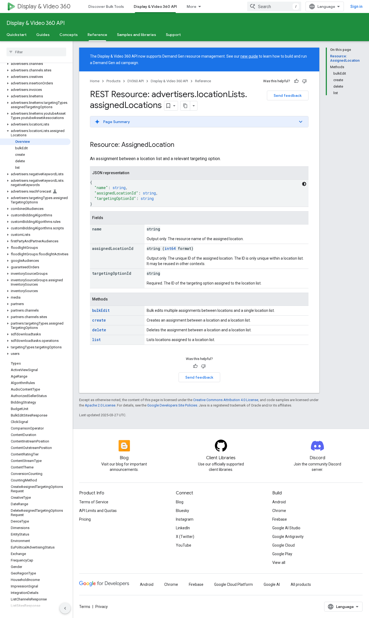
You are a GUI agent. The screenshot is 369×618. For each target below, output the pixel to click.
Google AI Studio (286, 528)
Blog (179, 502)
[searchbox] (36, 52)
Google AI (272, 584)
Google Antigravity (288, 536)
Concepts (68, 34)
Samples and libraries (136, 34)
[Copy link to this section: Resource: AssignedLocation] (179, 145)
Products (113, 81)
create (99, 320)
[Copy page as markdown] (185, 105)
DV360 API (136, 81)
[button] (35, 64)
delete (99, 329)
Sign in (356, 6)
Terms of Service (93, 502)
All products (301, 584)
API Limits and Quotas (98, 510)
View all (278, 562)
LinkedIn (183, 528)
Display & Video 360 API (155, 6)
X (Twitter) (185, 536)
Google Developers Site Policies (172, 405)
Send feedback (288, 95)
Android (279, 502)
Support (173, 34)
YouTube (183, 545)
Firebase (279, 519)
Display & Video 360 (44, 6)
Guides (43, 34)
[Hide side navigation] (65, 608)
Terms (84, 606)
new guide (249, 56)
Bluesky (182, 510)
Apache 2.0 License (100, 405)
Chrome (279, 510)
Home (94, 81)
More (191, 6)
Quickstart (16, 34)
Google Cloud (283, 545)
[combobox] (274, 6)
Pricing (85, 519)
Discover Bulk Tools (106, 6)
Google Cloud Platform (233, 584)
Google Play (282, 554)
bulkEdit (101, 310)
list (96, 339)
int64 (170, 248)
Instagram (184, 519)
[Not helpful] (304, 81)
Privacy (101, 606)
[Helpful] (296, 81)
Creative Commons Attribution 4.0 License (225, 400)
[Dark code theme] (304, 184)
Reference (97, 34)
